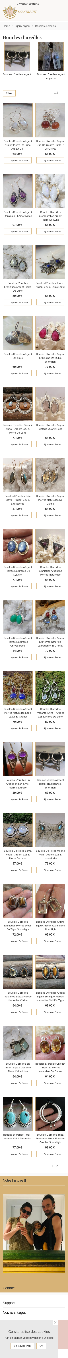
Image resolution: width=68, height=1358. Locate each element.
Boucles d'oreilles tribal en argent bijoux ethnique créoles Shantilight (50, 1138)
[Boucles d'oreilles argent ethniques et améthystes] (17, 191)
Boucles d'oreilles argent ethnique (17, 356)
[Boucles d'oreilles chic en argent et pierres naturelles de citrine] (50, 1043)
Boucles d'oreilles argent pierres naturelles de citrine (50, 500)
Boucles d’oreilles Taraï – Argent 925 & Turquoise (17, 1136)
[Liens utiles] (43, 4)
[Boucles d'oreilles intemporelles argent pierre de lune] (50, 191)
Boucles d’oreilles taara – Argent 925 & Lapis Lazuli (50, 285)
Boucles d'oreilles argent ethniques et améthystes (17, 214)
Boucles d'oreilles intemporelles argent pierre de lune (50, 216)
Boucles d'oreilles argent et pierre (51, 76)
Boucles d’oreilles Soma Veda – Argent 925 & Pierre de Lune (18, 854)
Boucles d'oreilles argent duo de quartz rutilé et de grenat (50, 145)
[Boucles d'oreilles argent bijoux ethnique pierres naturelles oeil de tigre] (50, 972)
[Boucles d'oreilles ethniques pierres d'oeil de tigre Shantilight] (17, 901)
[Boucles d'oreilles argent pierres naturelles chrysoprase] (17, 617)
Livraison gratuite (28, 3)
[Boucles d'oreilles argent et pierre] (51, 56)
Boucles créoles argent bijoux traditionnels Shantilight (50, 783)
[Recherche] (61, 4)
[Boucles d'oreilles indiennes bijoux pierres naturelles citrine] (17, 972)
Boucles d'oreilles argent (17, 74)
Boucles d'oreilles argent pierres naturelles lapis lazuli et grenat (17, 712)
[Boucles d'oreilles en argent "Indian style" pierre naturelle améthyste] (17, 759)
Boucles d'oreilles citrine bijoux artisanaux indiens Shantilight (50, 925)
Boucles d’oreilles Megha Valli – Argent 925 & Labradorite (50, 854)
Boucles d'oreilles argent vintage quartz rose (50, 427)
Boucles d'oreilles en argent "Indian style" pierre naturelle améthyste (18, 784)
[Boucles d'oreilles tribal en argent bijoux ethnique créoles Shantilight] (50, 1114)
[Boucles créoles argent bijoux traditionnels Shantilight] (50, 759)
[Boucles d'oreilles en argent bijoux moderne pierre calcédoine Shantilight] (17, 1043)
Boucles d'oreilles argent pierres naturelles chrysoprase (17, 641)
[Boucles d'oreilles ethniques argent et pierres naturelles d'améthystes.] (50, 546)
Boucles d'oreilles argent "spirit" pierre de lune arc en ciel (17, 145)
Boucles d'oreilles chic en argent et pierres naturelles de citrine (50, 1067)
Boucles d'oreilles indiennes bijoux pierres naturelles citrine (18, 996)
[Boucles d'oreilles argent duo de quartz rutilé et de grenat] (50, 120)
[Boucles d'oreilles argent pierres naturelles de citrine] (50, 475)
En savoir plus (22, 1345)
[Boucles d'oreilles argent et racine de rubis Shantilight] (50, 333)
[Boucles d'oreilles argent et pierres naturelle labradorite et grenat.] (50, 617)
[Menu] (58, 12)
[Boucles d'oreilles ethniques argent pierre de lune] (17, 262)
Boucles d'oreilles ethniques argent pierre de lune (17, 287)
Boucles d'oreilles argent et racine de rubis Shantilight (50, 358)
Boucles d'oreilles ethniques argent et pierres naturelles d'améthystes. (50, 571)
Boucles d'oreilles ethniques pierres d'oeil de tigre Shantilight (17, 925)
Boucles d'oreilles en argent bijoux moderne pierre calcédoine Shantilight (18, 1067)
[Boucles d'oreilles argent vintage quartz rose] (50, 404)
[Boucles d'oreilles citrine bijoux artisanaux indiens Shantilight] (50, 901)
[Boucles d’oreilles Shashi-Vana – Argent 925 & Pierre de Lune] (17, 404)
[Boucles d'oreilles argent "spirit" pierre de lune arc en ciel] (17, 120)
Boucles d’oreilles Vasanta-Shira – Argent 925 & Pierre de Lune (50, 712)
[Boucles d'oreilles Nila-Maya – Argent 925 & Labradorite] (17, 475)
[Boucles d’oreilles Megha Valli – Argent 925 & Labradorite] (50, 830)
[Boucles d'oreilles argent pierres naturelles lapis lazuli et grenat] (17, 688)
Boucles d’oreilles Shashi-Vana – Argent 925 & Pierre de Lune (18, 429)
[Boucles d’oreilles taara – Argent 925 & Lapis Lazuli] (50, 262)
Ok (41, 1345)
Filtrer (9, 93)
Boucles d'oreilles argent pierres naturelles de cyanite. (17, 571)
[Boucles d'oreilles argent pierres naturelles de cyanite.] (17, 546)
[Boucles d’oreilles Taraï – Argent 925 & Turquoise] (17, 1114)
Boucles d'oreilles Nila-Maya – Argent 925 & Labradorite (18, 500)
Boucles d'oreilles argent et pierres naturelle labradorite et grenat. (50, 641)
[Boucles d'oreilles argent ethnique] (17, 333)
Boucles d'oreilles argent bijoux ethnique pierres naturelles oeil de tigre (50, 996)
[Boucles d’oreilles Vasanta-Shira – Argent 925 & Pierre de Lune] (50, 688)
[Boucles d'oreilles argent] (17, 56)
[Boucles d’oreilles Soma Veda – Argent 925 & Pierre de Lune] (17, 830)
